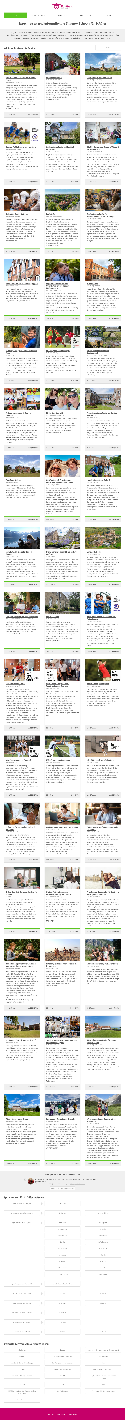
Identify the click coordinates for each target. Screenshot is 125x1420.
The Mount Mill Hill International (103, 1392)
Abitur (39, 15)
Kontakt (109, 15)
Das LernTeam (103, 1357)
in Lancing (65, 1256)
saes (106, 1385)
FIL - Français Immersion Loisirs (62, 1364)
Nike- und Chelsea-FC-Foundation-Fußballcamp (103, 623)
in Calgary (65, 1304)
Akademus (23, 1351)
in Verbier (65, 1313)
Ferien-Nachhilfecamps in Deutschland (103, 354)
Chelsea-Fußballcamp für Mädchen (22, 153)
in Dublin (105, 1294)
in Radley (105, 1269)
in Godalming (65, 1249)
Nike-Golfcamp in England (103, 695)
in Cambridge (65, 1230)
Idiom (106, 1364)
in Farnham (65, 1243)
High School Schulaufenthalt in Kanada (22, 557)
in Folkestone (105, 1243)
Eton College (103, 290)
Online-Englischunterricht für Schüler (62, 832)
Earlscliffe (62, 221)
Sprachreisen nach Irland (24, 1294)
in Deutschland (105, 1214)
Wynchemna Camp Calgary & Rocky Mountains (103, 1130)
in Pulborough (65, 1269)
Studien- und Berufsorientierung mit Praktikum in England (62, 1053)
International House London (103, 1370)
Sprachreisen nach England (24, 1223)
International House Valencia (22, 1377)
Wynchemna (22, 1401)
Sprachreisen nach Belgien (24, 1204)
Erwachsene (64, 15)
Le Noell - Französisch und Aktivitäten (22, 623)
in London (106, 1256)
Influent (24, 1370)
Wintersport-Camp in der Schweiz (62, 1130)
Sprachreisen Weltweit (24, 1333)
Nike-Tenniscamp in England (62, 767)
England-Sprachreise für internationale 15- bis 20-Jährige (103, 221)
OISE (66, 1385)
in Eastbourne (65, 1236)
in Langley (105, 1304)
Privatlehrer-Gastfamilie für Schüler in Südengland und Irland (103, 900)
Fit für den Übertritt (62, 419)
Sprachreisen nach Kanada (24, 1304)
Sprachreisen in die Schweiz (24, 1313)
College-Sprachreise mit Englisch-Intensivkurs (62, 153)
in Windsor (105, 1275)
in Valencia (65, 1323)
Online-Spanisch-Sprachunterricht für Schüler (22, 900)
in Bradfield (65, 1223)
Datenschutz (73, 1414)
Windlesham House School (22, 1130)
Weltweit (105, 1333)
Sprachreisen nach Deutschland (24, 1214)
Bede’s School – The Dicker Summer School (22, 85)
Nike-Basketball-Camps (22, 695)
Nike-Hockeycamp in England (22, 767)
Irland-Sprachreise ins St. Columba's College (62, 557)
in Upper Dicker (65, 1275)
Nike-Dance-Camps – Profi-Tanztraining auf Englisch (62, 695)
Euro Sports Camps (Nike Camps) (21, 1364)
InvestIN (64, 1377)
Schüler (18, 15)
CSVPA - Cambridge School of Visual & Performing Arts (103, 153)
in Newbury (65, 1262)
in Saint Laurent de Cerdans (65, 1285)
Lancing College (103, 557)
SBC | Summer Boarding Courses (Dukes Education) (22, 1392)
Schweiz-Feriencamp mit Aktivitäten (103, 975)
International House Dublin (62, 1370)
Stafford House (62, 1392)
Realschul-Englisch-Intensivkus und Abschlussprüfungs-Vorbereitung (22, 975)
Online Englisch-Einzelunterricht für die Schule (22, 832)
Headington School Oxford (103, 488)
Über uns (51, 1414)
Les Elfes (24, 1385)
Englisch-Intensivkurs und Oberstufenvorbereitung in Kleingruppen (62, 290)
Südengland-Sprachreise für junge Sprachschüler (103, 1053)
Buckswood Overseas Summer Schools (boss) (103, 1351)
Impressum (61, 1414)
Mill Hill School (62, 623)
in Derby (105, 1230)
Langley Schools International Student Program (103, 1377)
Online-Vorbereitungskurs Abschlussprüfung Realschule (62, 900)
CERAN (24, 1357)
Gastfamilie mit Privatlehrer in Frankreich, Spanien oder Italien (62, 488)
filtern (108, 48)
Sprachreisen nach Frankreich (24, 1285)
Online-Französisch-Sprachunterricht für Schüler (103, 832)
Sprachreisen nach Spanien (24, 1323)
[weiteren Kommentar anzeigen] (62, 1188)
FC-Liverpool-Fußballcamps (62, 354)
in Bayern (65, 1214)
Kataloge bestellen (85, 15)
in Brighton (105, 1223)
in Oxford (105, 1262)
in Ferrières (65, 1204)
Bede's (65, 1351)
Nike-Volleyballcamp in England (103, 767)
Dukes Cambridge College (22, 221)
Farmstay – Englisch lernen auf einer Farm (22, 354)
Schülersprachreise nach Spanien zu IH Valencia (62, 975)
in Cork (65, 1294)
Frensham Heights (22, 488)
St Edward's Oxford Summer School (22, 1053)
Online (65, 1333)
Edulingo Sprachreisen (62, 6)
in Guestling (105, 1249)
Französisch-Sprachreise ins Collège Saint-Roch (103, 419)
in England (105, 1236)
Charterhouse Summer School (103, 85)
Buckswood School (62, 85)
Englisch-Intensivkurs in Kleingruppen (22, 290)
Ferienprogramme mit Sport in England (22, 419)
